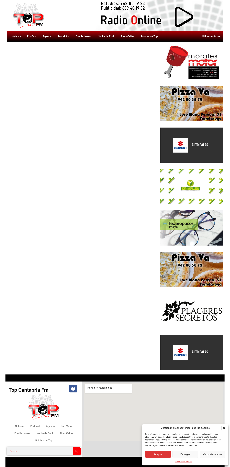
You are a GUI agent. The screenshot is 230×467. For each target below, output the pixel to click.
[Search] (77, 451)
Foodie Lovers (84, 36)
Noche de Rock (106, 36)
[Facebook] (73, 388)
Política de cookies (183, 461)
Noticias (16, 36)
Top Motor (63, 36)
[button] (223, 427)
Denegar (185, 454)
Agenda (47, 36)
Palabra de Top (149, 36)
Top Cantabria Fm (29, 390)
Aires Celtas (127, 36)
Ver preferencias (212, 454)
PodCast (31, 36)
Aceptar (158, 454)
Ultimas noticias (211, 36)
